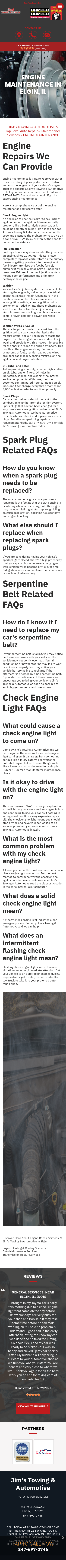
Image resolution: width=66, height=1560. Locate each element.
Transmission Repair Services (21, 1254)
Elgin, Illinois (33, 1297)
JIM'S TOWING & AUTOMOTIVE (31, 127)
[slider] (27, 48)
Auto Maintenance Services (20, 1251)
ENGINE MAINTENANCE (41, 135)
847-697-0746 (12, 195)
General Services (27, 1292)
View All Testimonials (33, 1406)
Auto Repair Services (33, 1496)
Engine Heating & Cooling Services (24, 1248)
